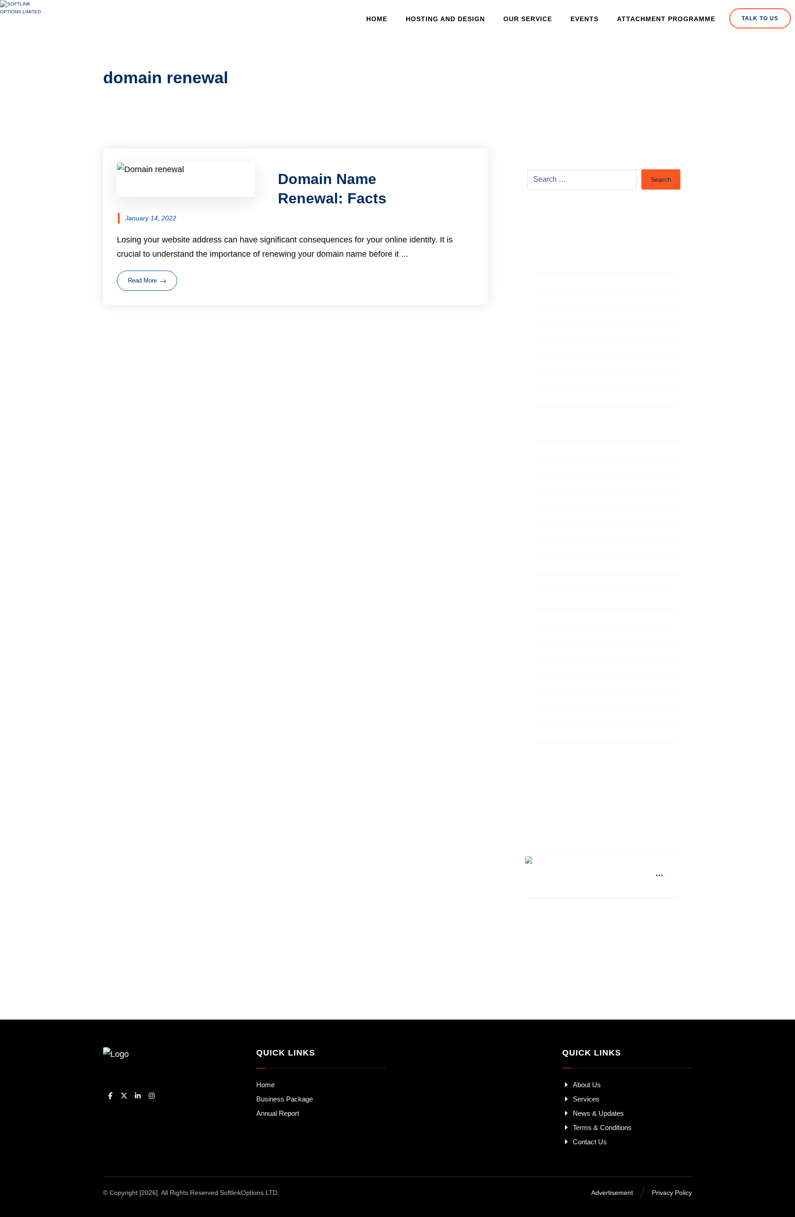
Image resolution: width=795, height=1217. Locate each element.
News (544, 601)
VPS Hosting (557, 702)
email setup (555, 467)
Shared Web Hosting (572, 652)
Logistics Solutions (568, 567)
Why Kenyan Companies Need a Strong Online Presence (619, 873)
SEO (543, 635)
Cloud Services (562, 332)
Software (550, 669)
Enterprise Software (570, 483)
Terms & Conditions (602, 1127)
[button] (110, 1096)
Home (265, 1085)
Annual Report (277, 1113)
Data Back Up (559, 382)
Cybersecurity (559, 349)
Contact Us (590, 1142)
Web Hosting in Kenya (575, 736)
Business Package (284, 1099)
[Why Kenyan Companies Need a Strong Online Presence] (543, 874)
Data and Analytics (568, 365)
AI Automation (560, 265)
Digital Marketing (565, 433)
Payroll (546, 618)
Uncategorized (561, 685)
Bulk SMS (552, 315)
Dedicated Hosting (568, 399)
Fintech (547, 517)
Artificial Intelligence (570, 281)
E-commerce (557, 450)
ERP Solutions (561, 500)
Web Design (556, 719)
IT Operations (559, 551)
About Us (587, 1085)
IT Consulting (558, 534)
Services (586, 1099)
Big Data (550, 298)
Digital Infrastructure (571, 416)
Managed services (567, 584)
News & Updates (598, 1113)
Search (661, 179)
